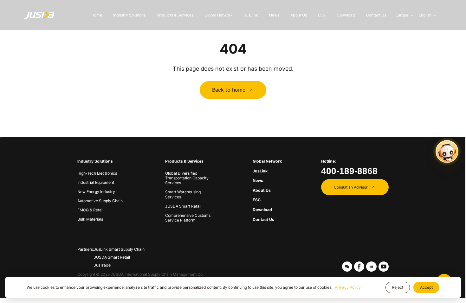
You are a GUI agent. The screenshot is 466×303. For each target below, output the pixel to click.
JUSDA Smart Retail (183, 206)
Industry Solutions (129, 15)
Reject (397, 287)
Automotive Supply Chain (100, 200)
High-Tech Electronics (97, 173)
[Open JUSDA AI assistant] (447, 151)
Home (96, 15)
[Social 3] (371, 266)
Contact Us (376, 15)
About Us (298, 15)
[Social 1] (347, 266)
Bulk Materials (90, 219)
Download (346, 15)
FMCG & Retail (90, 210)
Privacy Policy (348, 287)
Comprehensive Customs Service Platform (187, 217)
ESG (322, 15)
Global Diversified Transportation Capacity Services (187, 178)
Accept (426, 287)
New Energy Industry (96, 191)
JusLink (251, 15)
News (274, 15)
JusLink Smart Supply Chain (119, 249)
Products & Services (175, 15)
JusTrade (102, 265)
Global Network (218, 15)
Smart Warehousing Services (183, 194)
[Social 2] (359, 266)
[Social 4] (384, 266)
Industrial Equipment (95, 182)
